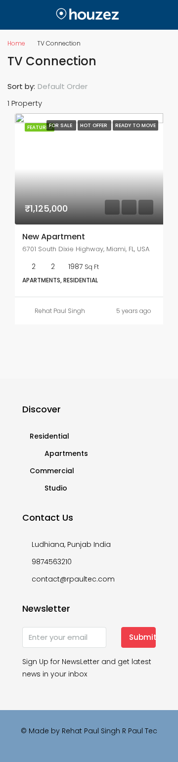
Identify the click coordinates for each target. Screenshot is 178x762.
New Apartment (53, 236)
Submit (142, 637)
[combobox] (70, 86)
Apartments (66, 453)
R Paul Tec (139, 731)
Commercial (52, 471)
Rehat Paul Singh (60, 311)
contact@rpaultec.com (73, 579)
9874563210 (52, 562)
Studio (55, 488)
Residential (49, 436)
